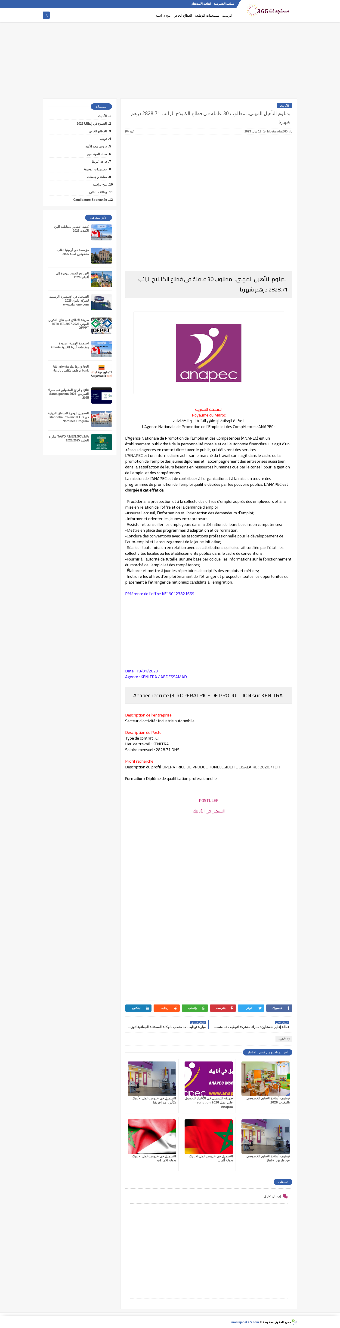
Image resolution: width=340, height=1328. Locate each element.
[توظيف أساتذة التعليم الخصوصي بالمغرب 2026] (265, 1078)
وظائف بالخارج (98, 192)
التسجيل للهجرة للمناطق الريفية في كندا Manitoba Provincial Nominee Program (68, 417)
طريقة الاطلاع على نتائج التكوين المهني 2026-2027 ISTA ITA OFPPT (68, 324)
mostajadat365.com (245, 1322)
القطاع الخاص (182, 15)
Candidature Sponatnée (90, 199)
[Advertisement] (170, 62)
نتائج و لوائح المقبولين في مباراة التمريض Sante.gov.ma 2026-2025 (68, 393)
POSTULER (209, 800)
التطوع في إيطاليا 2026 (92, 123)
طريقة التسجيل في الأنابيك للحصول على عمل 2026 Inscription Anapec (209, 1102)
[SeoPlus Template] (294, 1322)
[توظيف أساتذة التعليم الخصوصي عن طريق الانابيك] (265, 1136)
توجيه (103, 139)
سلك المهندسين (97, 154)
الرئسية (227, 15)
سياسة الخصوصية (224, 3)
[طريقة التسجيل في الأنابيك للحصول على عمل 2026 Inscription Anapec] (209, 1078)
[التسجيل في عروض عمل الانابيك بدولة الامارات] (152, 1136)
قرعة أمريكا (99, 161)
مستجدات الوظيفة (207, 15)
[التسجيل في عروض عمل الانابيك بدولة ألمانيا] (209, 1136)
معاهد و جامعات (97, 177)
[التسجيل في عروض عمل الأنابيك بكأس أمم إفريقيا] (152, 1078)
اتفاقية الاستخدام (201, 3)
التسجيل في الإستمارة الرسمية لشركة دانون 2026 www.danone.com (69, 300)
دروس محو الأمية (96, 146)
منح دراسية (163, 15)
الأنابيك (284, 106)
